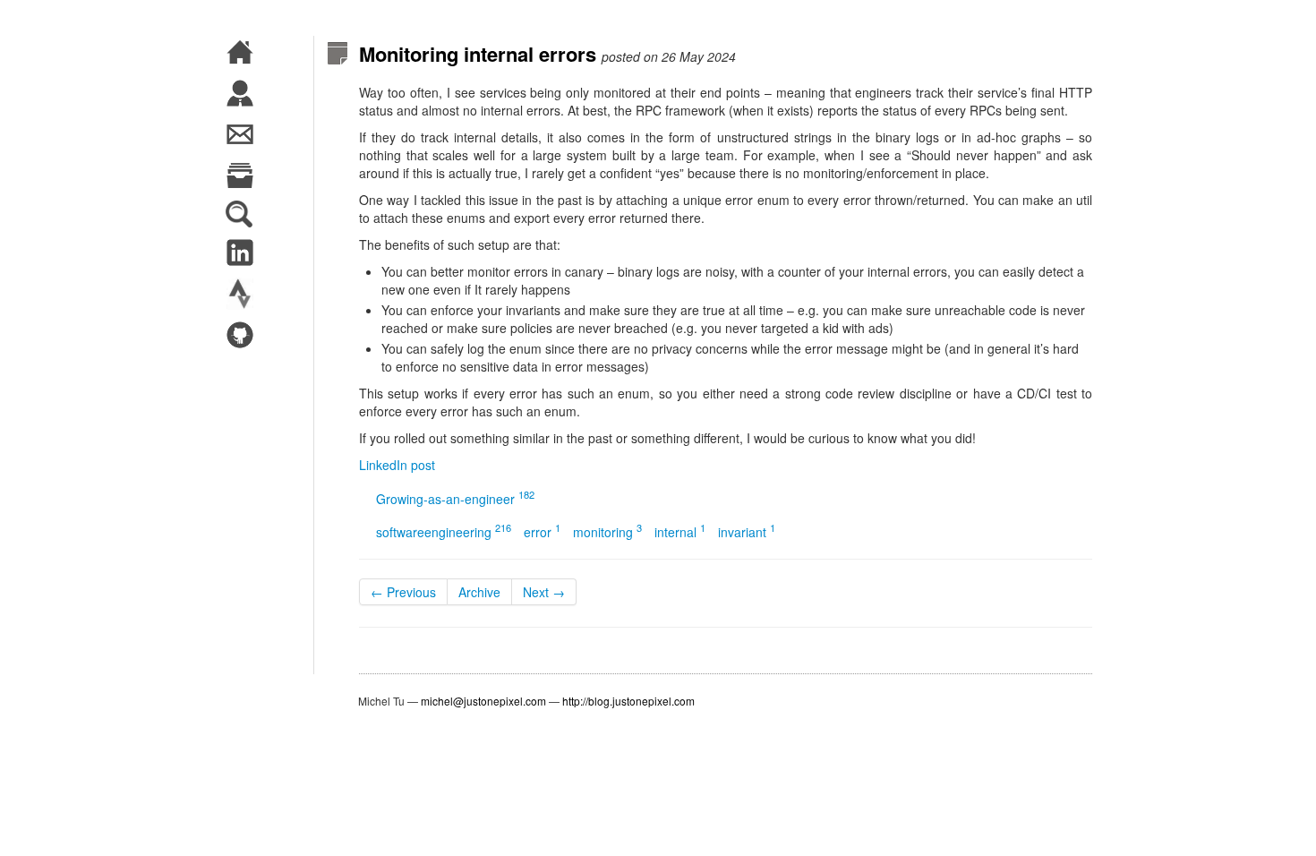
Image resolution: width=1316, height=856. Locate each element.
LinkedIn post (397, 465)
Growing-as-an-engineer (455, 499)
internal (679, 532)
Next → (544, 592)
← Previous (403, 592)
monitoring (607, 532)
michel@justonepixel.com (483, 700)
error (542, 532)
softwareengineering (443, 532)
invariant (746, 532)
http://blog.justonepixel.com (628, 700)
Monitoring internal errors (477, 53)
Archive (479, 592)
